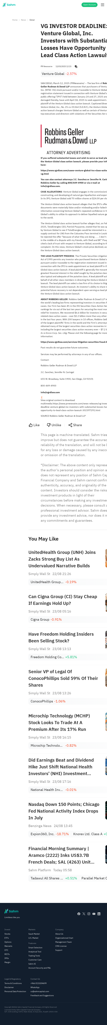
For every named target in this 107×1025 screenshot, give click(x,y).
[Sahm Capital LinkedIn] (99, 913)
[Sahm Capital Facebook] (78, 913)
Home (15, 19)
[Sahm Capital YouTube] (94, 913)
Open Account (89, 4)
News (23, 19)
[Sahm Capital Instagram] (88, 913)
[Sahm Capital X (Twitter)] (83, 913)
